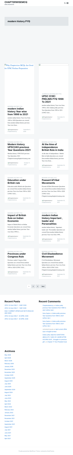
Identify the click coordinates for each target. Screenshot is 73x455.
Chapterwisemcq (12, 131)
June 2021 (8, 433)
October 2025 (9, 375)
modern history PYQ (15, 106)
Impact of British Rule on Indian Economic (17, 218)
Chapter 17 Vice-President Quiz (57, 342)
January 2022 (9, 412)
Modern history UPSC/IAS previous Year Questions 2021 (19, 147)
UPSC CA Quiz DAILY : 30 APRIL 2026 (16, 316)
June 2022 (8, 398)
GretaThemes (50, 451)
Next (43, 286)
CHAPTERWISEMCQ (16, 2)
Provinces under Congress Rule (17, 255)
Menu (67, 3)
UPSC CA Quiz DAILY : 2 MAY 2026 (15, 305)
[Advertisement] (36, 43)
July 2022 (8, 395)
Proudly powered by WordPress (27, 451)
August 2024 (9, 392)
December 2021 (9, 415)
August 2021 (8, 427)
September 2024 (10, 389)
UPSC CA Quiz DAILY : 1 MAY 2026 (15, 308)
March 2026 (8, 360)
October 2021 (9, 421)
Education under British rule (17, 181)
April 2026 (8, 358)
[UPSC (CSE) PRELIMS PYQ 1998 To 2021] (53, 77)
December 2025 (10, 369)
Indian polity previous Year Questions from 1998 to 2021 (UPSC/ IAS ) (54, 308)
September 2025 (10, 378)
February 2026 (9, 363)
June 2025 (8, 386)
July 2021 (8, 430)
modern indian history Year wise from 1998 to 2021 (18, 111)
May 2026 (8, 355)
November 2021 (10, 418)
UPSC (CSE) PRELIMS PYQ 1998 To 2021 (53, 99)
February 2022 (9, 410)
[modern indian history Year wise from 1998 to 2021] (19, 83)
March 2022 (8, 407)
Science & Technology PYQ (51, 94)
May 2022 (8, 401)
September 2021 (10, 424)
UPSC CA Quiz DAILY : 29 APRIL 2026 (16, 319)
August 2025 (9, 381)
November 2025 (10, 372)
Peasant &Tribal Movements (50, 181)
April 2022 (8, 404)
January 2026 (9, 366)
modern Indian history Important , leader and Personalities (52, 219)
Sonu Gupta (46, 313)
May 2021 (8, 435)
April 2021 (8, 438)
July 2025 (8, 384)
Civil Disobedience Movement (52, 255)
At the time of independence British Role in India (52, 147)
